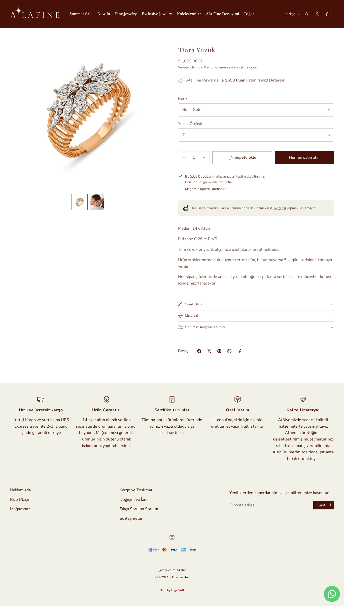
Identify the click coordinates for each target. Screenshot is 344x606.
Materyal (191, 315)
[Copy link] (239, 351)
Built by (172, 590)
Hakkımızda (20, 490)
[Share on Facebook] (199, 351)
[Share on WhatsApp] (229, 351)
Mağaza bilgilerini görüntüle (205, 189)
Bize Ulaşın (20, 499)
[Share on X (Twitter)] (209, 351)
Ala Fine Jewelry (177, 577)
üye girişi (279, 208)
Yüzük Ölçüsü (190, 124)
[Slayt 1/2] (79, 202)
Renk (182, 98)
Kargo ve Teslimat (136, 490)
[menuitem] (249, 14)
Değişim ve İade (134, 499)
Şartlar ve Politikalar (172, 570)
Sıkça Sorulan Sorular (139, 509)
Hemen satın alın (304, 157)
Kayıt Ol (323, 505)
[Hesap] (317, 14)
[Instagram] (172, 538)
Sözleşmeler (131, 518)
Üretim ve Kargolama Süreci (205, 327)
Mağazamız (20, 509)
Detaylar (277, 80)
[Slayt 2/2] (96, 202)
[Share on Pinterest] (219, 351)
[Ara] (306, 14)
